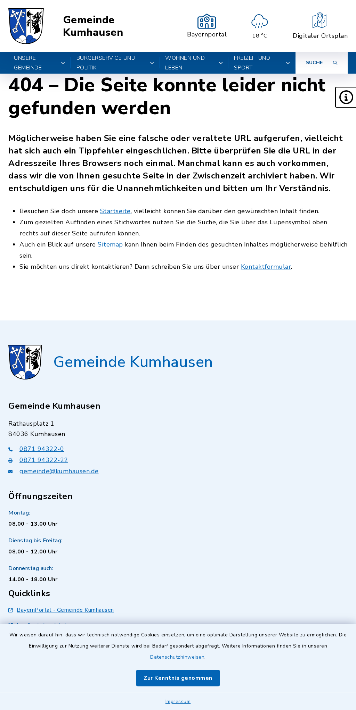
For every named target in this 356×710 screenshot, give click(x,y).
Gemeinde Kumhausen (93, 26)
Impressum (178, 701)
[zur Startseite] (26, 26)
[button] (345, 97)
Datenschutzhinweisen (177, 657)
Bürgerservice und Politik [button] (106, 63)
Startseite (115, 211)
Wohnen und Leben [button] (185, 63)
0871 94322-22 (43, 460)
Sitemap (110, 244)
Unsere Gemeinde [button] (28, 63)
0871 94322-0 (41, 449)
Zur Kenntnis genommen (178, 678)
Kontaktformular (266, 266)
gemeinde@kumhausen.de (59, 471)
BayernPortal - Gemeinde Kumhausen (65, 610)
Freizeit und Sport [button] (252, 63)
